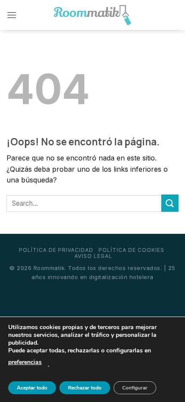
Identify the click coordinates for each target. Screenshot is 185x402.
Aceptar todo (32, 387)
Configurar (135, 387)
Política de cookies (131, 250)
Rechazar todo (85, 387)
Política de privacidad (56, 250)
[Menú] (11, 14)
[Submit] (170, 203)
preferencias (25, 362)
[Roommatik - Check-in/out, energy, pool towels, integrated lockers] (92, 15)
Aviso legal (93, 256)
